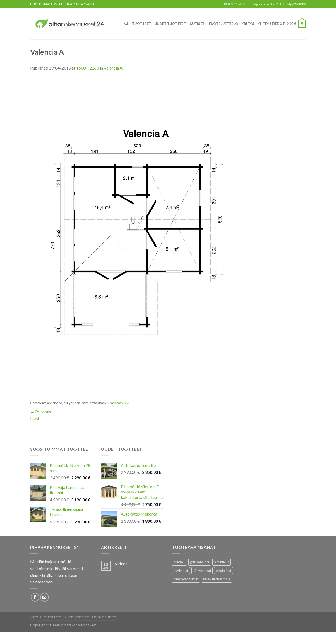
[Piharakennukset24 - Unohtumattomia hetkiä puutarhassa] (72, 24)
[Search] (126, 24)
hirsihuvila (221, 562)
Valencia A (113, 67)
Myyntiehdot (296, 4)
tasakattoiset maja (216, 579)
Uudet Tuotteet (170, 24)
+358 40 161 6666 (235, 4)
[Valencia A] (141, 234)
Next (37, 418)
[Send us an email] (44, 597)
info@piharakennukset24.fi (266, 4)
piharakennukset (186, 579)
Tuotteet (141, 24)
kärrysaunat (202, 571)
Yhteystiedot (271, 24)
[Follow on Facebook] (35, 597)
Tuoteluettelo (223, 24)
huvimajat (181, 571)
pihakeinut (223, 571)
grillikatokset (199, 562)
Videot (121, 563)
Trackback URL (119, 403)
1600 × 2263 (87, 67)
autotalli (179, 562)
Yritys (248, 24)
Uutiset (197, 24)
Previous (40, 411)
